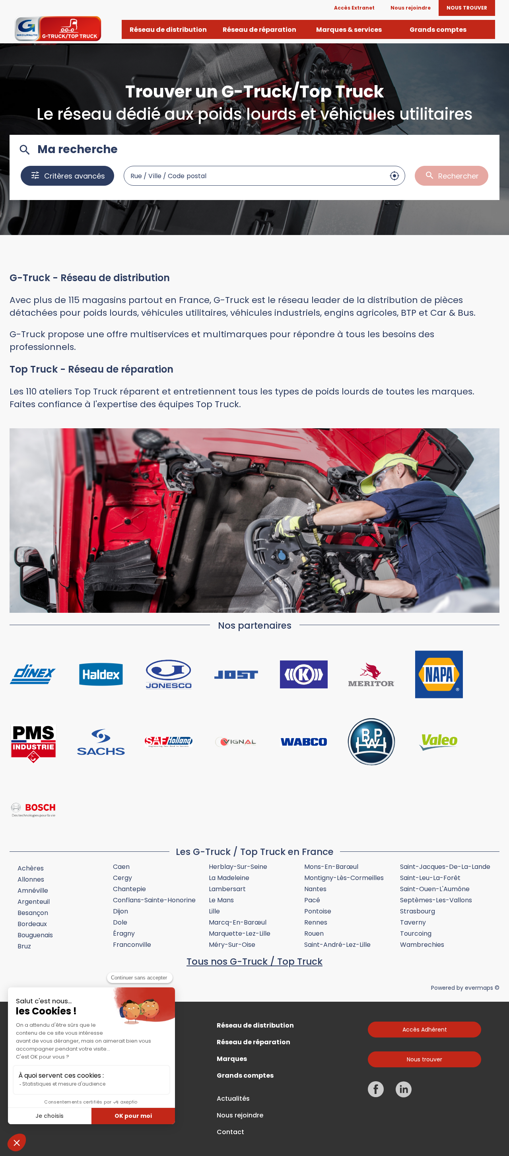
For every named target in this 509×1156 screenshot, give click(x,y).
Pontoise (317, 911)
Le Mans (221, 900)
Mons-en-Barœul (331, 866)
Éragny (124, 933)
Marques (232, 1059)
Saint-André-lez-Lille (337, 944)
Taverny (413, 922)
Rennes (315, 922)
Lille (214, 911)
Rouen (314, 933)
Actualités (233, 1099)
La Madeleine (229, 877)
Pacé (312, 900)
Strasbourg (417, 911)
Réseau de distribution (255, 1026)
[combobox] (254, 176)
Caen (121, 866)
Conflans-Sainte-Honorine (154, 900)
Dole (120, 922)
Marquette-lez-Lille (239, 933)
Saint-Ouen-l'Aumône (435, 889)
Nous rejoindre (240, 1115)
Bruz (24, 946)
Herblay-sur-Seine (238, 866)
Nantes (315, 889)
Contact (230, 1132)
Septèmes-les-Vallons (436, 900)
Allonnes (30, 879)
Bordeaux (32, 924)
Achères (30, 868)
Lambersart (227, 889)
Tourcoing (415, 933)
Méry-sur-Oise (232, 944)
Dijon (120, 911)
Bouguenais (35, 935)
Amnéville (32, 890)
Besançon (32, 912)
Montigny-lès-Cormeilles (344, 877)
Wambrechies (422, 944)
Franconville (132, 944)
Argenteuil (33, 901)
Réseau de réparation (253, 1042)
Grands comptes (245, 1076)
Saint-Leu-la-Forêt (430, 877)
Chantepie (129, 889)
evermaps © (482, 988)
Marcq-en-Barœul (237, 922)
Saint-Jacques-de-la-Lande (445, 866)
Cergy (122, 877)
